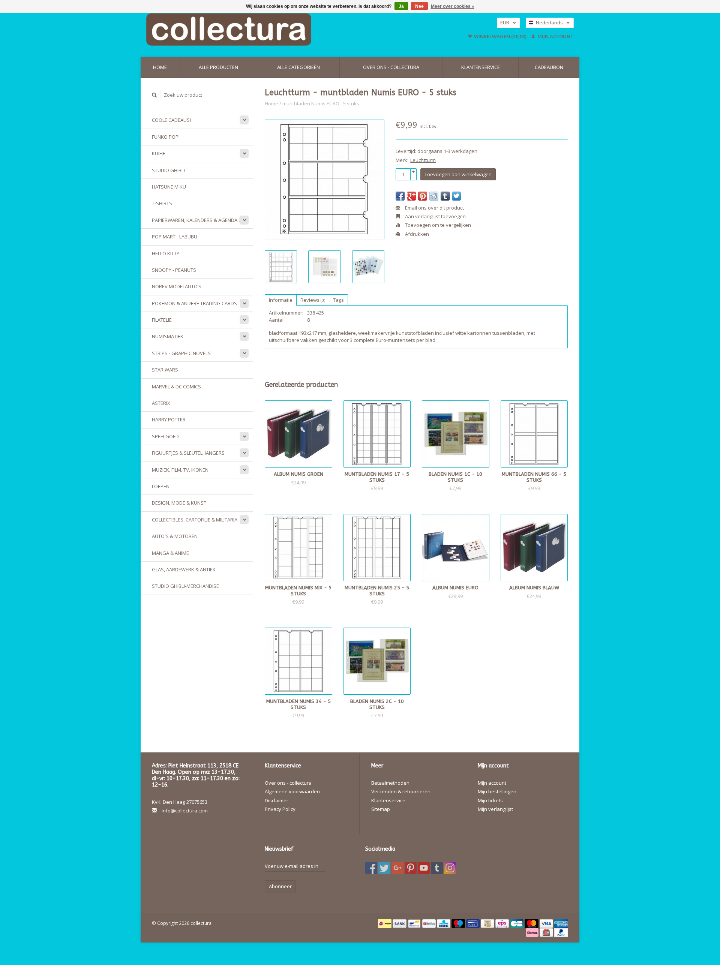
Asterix (161, 403)
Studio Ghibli (168, 170)
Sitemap (380, 809)
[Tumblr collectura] (437, 868)
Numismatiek (167, 336)
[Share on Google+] (411, 196)
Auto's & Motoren (175, 536)
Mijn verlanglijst (495, 809)
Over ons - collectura (391, 67)
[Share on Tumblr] (445, 196)
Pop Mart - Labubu (174, 236)
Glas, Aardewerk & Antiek (184, 569)
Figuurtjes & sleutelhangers (188, 453)
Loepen (161, 486)
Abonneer (280, 886)
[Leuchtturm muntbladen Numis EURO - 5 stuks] (324, 179)
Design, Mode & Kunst (179, 502)
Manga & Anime (170, 553)
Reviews (312, 300)
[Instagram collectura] (450, 868)
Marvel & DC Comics (176, 386)
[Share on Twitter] (456, 196)
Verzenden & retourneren (400, 791)
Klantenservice (480, 67)
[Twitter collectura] (384, 868)
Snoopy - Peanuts (174, 270)
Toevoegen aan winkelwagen (458, 174)
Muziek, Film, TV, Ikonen (180, 469)
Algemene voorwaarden (292, 791)
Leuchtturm (423, 160)
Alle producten (218, 67)
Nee (419, 6)
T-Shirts (162, 203)
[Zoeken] (154, 95)
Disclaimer (276, 800)
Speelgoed (165, 436)
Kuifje (158, 153)
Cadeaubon (549, 67)
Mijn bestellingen (497, 791)
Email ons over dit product (434, 207)
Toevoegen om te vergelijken (437, 225)
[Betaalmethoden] (385, 923)
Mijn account (555, 36)
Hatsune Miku (169, 186)
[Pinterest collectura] (411, 868)
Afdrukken (416, 234)
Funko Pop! (166, 136)
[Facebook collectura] (371, 868)
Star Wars (165, 369)
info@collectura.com (185, 810)
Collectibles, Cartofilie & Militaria (194, 519)
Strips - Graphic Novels (181, 353)
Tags (338, 300)
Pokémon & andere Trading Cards (194, 303)
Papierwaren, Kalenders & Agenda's (197, 220)
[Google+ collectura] (398, 868)
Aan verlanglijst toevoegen (435, 216)
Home (160, 67)
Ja (401, 6)
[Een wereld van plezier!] (276, 29)
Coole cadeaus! (171, 120)
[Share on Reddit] (433, 196)
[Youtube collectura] (424, 868)
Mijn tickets (490, 800)
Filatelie (162, 319)
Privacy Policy (280, 809)
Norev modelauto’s (176, 286)
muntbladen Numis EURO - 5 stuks (320, 103)
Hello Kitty (165, 253)
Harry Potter (169, 419)
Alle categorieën (298, 67)
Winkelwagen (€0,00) (500, 36)
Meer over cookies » (452, 6)
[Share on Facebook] (400, 196)
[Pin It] (422, 196)
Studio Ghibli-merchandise (185, 586)
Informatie (280, 300)
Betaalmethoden (390, 782)
